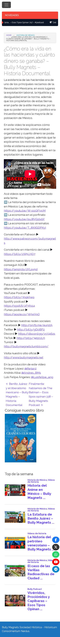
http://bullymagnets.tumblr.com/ (26, 346)
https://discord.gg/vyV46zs (36, 333)
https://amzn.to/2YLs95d (20, 269)
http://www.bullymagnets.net (23, 357)
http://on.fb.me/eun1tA (36, 325)
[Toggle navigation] (6, 5)
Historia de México (25, 35)
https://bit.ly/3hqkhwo (19, 297)
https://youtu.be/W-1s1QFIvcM (25, 210)
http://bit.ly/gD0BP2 (31, 329)
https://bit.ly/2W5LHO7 (19, 254)
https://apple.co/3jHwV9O (22, 314)
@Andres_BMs (31, 372)
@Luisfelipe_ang (42, 377)
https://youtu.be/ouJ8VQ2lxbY (24, 219)
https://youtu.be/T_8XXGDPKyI (25, 227)
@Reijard (30, 368)
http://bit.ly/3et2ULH (31, 338)
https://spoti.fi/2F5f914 (19, 305)
